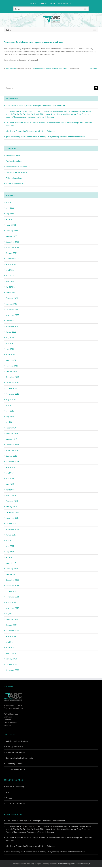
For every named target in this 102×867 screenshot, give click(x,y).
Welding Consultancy (59, 69)
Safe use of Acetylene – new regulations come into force (33, 42)
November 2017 (12, 518)
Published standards (14, 161)
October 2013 (11, 664)
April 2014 (10, 647)
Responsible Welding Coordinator (20, 758)
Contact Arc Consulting (15, 803)
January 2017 (11, 574)
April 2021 (10, 287)
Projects (9, 798)
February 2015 (12, 619)
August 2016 (11, 602)
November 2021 (12, 247)
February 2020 (12, 366)
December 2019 (12, 377)
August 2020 (11, 332)
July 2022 (10, 202)
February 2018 (12, 501)
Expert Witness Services (15, 752)
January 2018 (11, 506)
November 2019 (12, 382)
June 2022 (10, 208)
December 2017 (12, 512)
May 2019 (10, 416)
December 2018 (12, 444)
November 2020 (12, 315)
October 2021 (11, 253)
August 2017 (11, 535)
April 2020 (10, 354)
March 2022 (11, 225)
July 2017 (10, 540)
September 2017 (12, 529)
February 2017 (12, 568)
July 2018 (10, 473)
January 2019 (11, 439)
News (8, 792)
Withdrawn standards (15, 183)
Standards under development (18, 167)
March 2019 (11, 428)
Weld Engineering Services (42, 69)
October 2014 (11, 625)
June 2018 (10, 478)
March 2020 (11, 360)
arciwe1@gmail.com (65, 3)
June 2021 (10, 275)
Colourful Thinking (63, 864)
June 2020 (10, 343)
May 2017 (10, 552)
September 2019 (12, 394)
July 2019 (10, 405)
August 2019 (11, 399)
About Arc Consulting (15, 786)
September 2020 (12, 326)
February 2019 (12, 433)
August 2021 (11, 264)
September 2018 (12, 461)
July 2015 (10, 614)
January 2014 (11, 659)
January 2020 (11, 371)
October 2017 (11, 523)
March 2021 (11, 292)
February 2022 (12, 230)
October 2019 (11, 388)
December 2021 (12, 242)
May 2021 (10, 281)
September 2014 (12, 630)
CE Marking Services (14, 763)
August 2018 (11, 467)
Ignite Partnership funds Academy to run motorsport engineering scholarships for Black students (45, 136)
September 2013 (12, 670)
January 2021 (11, 304)
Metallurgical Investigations (17, 741)
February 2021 (12, 298)
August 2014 (11, 636)
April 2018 (10, 490)
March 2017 (11, 563)
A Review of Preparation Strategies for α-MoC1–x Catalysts (30, 131)
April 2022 (10, 219)
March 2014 (11, 653)
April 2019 (10, 422)
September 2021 (12, 258)
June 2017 (10, 546)
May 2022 (10, 213)
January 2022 (11, 236)
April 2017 (10, 557)
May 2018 (10, 484)
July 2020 (10, 337)
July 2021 (10, 270)
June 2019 (10, 411)
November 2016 (12, 585)
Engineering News (13, 155)
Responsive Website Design (80, 864)
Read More (93, 69)
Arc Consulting (11, 69)
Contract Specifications (15, 769)
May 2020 (10, 349)
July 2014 (10, 642)
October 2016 (11, 591)
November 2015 (12, 608)
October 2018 (11, 456)
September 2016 (12, 597)
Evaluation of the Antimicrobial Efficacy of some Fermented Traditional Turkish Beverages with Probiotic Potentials (49, 839)
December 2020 (12, 309)
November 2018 (12, 450)
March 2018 (11, 495)
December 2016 (12, 580)
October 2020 (11, 320)
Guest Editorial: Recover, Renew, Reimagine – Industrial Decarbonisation (35, 105)
